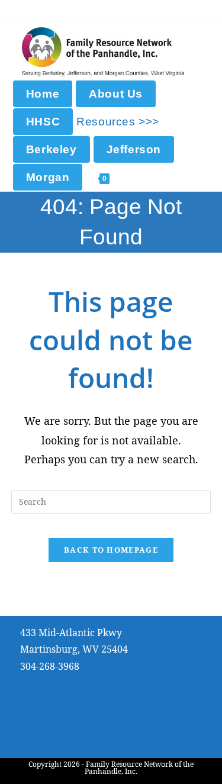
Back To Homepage (111, 549)
